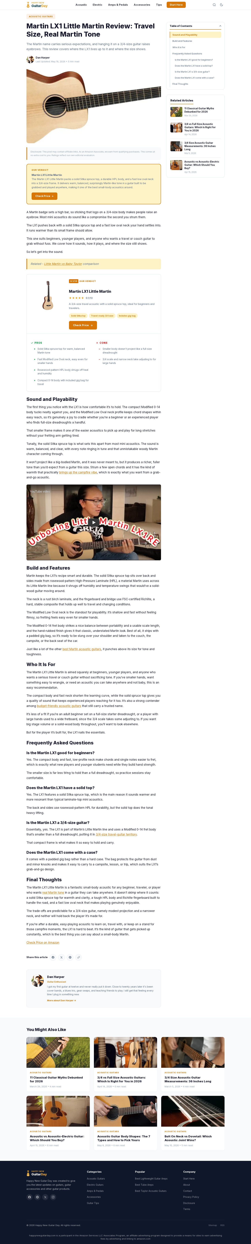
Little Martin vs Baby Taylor (63, 264)
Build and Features (182, 41)
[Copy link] (78, 957)
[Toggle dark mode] (221, 5)
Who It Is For (178, 47)
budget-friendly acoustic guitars (59, 706)
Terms (186, 1209)
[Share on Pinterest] (70, 957)
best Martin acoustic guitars (81, 649)
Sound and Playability (184, 34)
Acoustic (81, 4)
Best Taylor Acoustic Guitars (150, 1190)
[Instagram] (53, 1197)
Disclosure (189, 1203)
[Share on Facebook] (53, 957)
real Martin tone (53, 892)
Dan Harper (43, 57)
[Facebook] (29, 1197)
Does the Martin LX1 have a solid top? (194, 66)
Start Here (176, 4)
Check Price (42, 196)
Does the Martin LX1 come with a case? (194, 77)
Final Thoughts (180, 83)
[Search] (214, 5)
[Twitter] (45, 1197)
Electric (97, 4)
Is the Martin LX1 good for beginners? (194, 60)
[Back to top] (242, 1238)
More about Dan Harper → (61, 1000)
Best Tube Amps (144, 1184)
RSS (222, 1225)
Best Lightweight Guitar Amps (151, 1178)
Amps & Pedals (118, 4)
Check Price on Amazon (42, 942)
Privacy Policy (191, 1196)
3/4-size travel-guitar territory (116, 834)
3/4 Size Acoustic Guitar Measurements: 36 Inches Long (200, 146)
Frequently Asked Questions (187, 53)
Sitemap (212, 1225)
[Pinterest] (37, 1197)
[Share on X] (61, 957)
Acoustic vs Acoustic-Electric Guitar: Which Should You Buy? (201, 165)
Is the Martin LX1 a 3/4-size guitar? (192, 71)
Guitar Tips (93, 1203)
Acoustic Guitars (41, 16)
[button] (93, 522)
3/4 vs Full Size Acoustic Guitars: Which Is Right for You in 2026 (200, 127)
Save (95, 105)
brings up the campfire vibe (78, 472)
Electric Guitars (95, 1184)
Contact (187, 1190)
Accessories (142, 4)
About (186, 1184)
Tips (159, 4)
